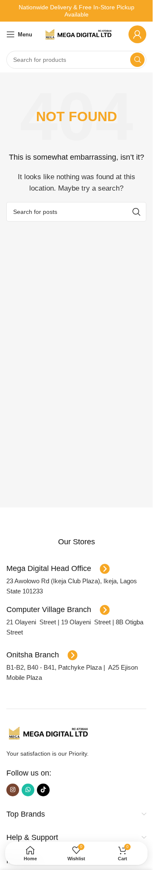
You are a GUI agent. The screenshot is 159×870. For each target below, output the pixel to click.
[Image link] (48, 732)
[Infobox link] (76, 542)
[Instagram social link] (12, 790)
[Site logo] (79, 33)
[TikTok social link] (43, 790)
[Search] (137, 60)
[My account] (137, 34)
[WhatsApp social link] (28, 790)
